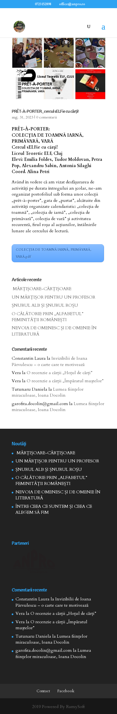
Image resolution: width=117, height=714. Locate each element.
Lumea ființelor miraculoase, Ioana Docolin (48, 392)
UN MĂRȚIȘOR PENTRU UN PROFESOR (53, 297)
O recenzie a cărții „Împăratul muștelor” (65, 381)
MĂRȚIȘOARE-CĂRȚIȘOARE (41, 289)
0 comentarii (46, 117)
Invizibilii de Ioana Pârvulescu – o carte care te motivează (49, 361)
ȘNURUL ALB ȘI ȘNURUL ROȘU (45, 305)
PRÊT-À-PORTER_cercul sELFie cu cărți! (45, 111)
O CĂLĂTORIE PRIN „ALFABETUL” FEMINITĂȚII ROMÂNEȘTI (48, 317)
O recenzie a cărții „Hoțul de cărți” (60, 373)
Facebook (66, 691)
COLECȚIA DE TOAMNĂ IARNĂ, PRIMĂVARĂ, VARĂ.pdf (53, 253)
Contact (43, 691)
